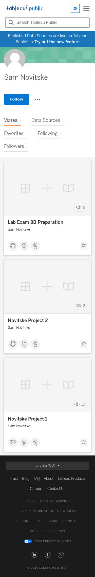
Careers (36, 489)
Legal (30, 501)
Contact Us (56, 489)
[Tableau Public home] (24, 8)
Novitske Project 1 (27, 419)
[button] (34, 555)
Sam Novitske (19, 229)
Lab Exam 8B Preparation (35, 222)
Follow (16, 99)
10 (83, 404)
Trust (14, 478)
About (48, 478)
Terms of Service (54, 501)
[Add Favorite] (84, 246)
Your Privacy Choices (52, 541)
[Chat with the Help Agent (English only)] (75, 8)
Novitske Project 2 (28, 320)
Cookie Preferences (47, 531)
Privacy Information (35, 511)
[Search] (10, 22)
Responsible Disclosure (37, 521)
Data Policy (67, 511)
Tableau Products (72, 478)
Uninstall (70, 521)
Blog (25, 478)
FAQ (36, 478)
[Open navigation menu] (86, 8)
